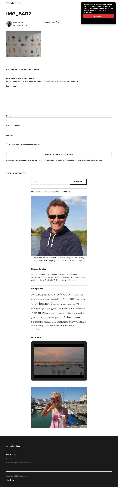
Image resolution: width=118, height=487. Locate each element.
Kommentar (11, 86)
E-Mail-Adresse (13, 125)
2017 (38, 294)
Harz (54, 304)
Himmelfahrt (61, 304)
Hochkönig (71, 304)
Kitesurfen (38, 313)
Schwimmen (73, 317)
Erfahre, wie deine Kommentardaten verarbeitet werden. (79, 160)
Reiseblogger (53, 317)
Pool (39, 318)
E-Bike (54, 299)
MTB (73, 313)
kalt (58, 308)
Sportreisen (62, 321)
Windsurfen (64, 325)
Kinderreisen (80, 309)
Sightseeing (37, 321)
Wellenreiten (50, 325)
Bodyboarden (64, 294)
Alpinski (44, 294)
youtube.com (7, 480)
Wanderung (37, 325)
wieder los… (14, 3)
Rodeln (61, 318)
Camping (40, 299)
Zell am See (75, 326)
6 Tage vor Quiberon (50, 277)
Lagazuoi (49, 313)
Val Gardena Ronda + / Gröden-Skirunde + (49, 274)
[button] (54, 372)
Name (9, 115)
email (13, 480)
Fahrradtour (65, 299)
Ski (45, 321)
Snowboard (51, 322)
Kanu (63, 308)
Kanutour (70, 308)
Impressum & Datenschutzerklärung (19, 462)
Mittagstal (56, 313)
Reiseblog (44, 318)
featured (45, 303)
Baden (52, 294)
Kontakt (9, 459)
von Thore (18, 22)
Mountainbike (66, 313)
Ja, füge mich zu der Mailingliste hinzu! (24, 144)
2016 (33, 294)
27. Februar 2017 (20, 25)
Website (9, 135)
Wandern (80, 321)
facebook (10, 480)
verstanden (98, 16)
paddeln (34, 318)
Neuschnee (81, 313)
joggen (51, 308)
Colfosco (48, 299)
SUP (71, 322)
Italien (45, 309)
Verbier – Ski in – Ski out (64, 280)
